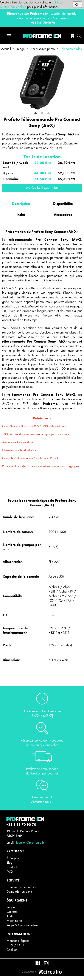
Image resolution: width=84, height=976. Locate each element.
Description (21, 203)
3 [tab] (48, 113)
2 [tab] (42, 113)
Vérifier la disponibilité (42, 188)
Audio (10, 916)
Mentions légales (17, 940)
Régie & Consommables (22, 925)
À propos (12, 858)
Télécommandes (71, 49)
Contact (11, 867)
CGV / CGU (15, 945)
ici (71, 408)
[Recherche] (79, 36)
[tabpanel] (42, 82)
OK (77, 4)
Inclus (21, 214)
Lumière (11, 911)
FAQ (9, 871)
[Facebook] (38, 963)
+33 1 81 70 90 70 (43, 23)
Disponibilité (63, 203)
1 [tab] (35, 113)
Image (20, 49)
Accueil (6, 49)
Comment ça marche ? (21, 887)
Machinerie (14, 920)
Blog (9, 862)
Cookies (11, 949)
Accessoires (63, 214)
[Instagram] (46, 963)
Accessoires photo (42, 49)
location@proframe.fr (30, 842)
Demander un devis (19, 891)
